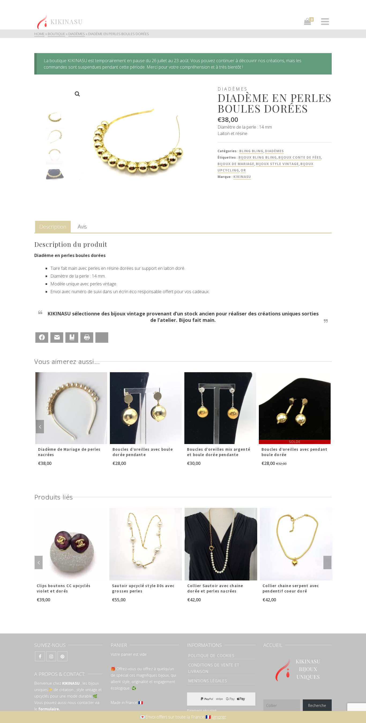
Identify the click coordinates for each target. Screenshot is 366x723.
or (243, 170)
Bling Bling (251, 151)
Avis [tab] (82, 226)
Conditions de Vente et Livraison (213, 668)
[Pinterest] (62, 656)
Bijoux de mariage (236, 164)
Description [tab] (52, 226)
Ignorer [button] (219, 717)
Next (326, 426)
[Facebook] (40, 656)
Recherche (317, 705)
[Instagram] (51, 656)
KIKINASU (242, 176)
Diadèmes (274, 151)
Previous (40, 426)
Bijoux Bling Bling (257, 157)
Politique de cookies (211, 655)
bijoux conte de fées (299, 157)
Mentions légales (207, 680)
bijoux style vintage (277, 164)
